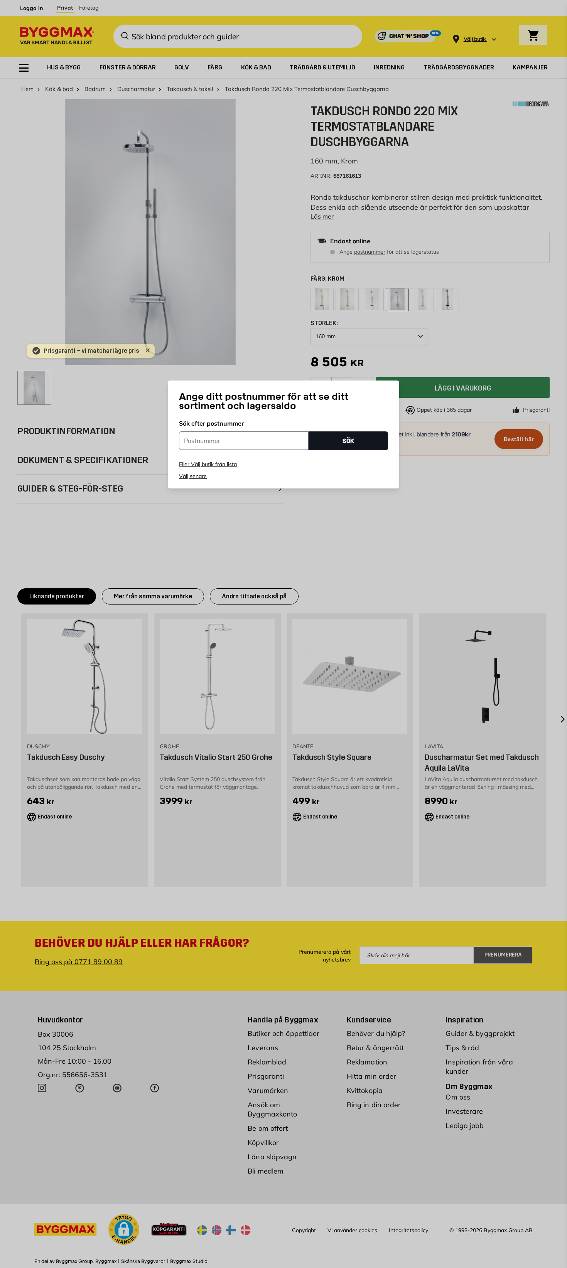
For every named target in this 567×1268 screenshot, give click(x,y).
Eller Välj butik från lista (208, 464)
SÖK (348, 440)
